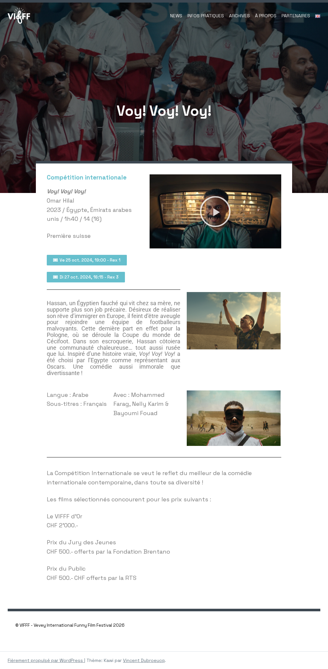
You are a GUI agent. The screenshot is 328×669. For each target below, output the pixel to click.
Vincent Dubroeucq (144, 660)
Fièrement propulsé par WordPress (46, 660)
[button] (215, 212)
